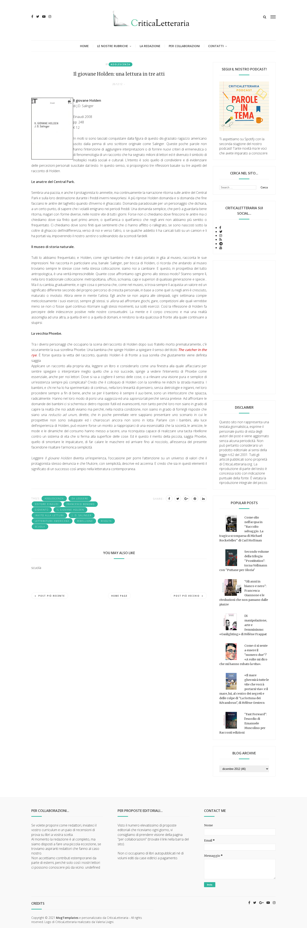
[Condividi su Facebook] (169, 498)
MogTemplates (67, 918)
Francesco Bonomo (81, 504)
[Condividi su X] (177, 498)
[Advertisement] (244, 327)
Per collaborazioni (184, 46)
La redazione (150, 46)
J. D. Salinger (81, 515)
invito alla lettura (49, 515)
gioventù (42, 509)
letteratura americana (52, 521)
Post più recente (51, 595)
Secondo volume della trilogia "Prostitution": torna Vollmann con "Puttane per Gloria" (244, 561)
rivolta (106, 521)
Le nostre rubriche (112, 46)
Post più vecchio (187, 595)
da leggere (80, 498)
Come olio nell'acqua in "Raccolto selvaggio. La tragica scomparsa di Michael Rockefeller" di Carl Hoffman (241, 529)
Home (84, 46)
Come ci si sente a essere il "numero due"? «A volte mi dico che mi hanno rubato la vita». (243, 655)
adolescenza (120, 64)
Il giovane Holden (70, 509)
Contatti (216, 46)
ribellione (85, 521)
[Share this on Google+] (186, 498)
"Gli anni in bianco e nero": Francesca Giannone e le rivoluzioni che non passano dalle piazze (243, 593)
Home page (119, 595)
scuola (40, 526)
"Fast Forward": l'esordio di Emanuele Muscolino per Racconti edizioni (243, 723)
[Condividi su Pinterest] (195, 498)
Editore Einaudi (47, 504)
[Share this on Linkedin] (203, 498)
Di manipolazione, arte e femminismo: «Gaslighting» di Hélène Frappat (243, 625)
